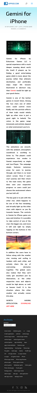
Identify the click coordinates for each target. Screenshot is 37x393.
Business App (21, 345)
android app (25, 334)
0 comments (22, 29)
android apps (7, 339)
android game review (19, 339)
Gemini (13, 90)
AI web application (9, 334)
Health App (28, 351)
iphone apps (7, 362)
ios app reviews (22, 353)
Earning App (18, 348)
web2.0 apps (7, 373)
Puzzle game (19, 368)
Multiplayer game (18, 365)
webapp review (19, 376)
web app (15, 373)
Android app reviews (22, 336)
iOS (5, 353)
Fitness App (27, 348)
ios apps (6, 356)
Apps (25, 342)
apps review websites (9, 345)
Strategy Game (8, 371)
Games (21, 351)
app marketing (18, 342)
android (18, 334)
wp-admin (10, 26)
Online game (28, 365)
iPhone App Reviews (21, 359)
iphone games (8, 365)
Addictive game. (17, 331)
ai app (28, 331)
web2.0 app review (19, 371)
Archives (6, 323)
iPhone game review (18, 362)
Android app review (9, 336)
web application (24, 373)
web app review (8, 376)
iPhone (23, 356)
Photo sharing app (9, 368)
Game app (14, 351)
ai (24, 331)
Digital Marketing (8, 348)
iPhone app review (9, 359)
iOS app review (12, 353)
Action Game (7, 331)
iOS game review (15, 356)
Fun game (6, 351)
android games (8, 342)
